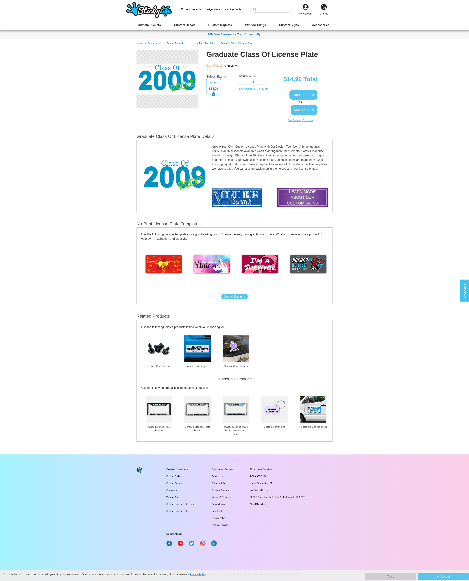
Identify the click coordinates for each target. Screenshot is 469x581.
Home (139, 43)
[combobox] (273, 9)
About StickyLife (258, 504)
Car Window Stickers (236, 366)
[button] (464, 290)
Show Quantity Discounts (253, 88)
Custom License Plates (177, 511)
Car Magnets (172, 490)
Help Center (218, 511)
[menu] (234, 25)
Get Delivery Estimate (300, 120)
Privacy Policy (219, 518)
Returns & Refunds (221, 497)
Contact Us (217, 476)
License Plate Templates (203, 43)
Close (390, 576)
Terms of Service (220, 525)
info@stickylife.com (259, 490)
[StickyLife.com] (149, 16)
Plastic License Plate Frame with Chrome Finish (236, 430)
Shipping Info (218, 483)
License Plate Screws (159, 366)
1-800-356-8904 (258, 476)
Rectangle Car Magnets (313, 426)
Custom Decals (174, 483)
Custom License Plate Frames (181, 504)
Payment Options (220, 490)
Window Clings (173, 497)
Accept (445, 576)
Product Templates (176, 43)
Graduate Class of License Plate (237, 43)
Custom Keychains (274, 426)
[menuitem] (149, 25)
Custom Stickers (174, 476)
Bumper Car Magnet (197, 366)
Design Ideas (154, 43)
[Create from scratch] (237, 198)
